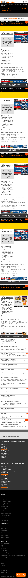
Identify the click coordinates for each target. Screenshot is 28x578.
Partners (3, 568)
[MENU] (26, 1)
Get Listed (3, 526)
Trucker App (4, 550)
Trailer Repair (4, 468)
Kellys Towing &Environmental (8, 359)
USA (6, 4)
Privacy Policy (4, 572)
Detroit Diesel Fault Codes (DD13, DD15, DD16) (13, 555)
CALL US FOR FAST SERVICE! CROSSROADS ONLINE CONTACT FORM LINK (7, 41)
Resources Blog (5, 552)
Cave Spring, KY (5, 453)
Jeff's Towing (4, 413)
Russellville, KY (5, 456)
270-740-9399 (7, 298)
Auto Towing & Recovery (7, 513)
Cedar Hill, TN (4, 457)
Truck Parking (4, 487)
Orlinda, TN (3, 446)
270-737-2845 (4, 409)
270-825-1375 (4, 365)
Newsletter (3, 548)
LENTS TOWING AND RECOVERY (9, 388)
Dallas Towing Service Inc (7, 420)
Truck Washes (4, 479)
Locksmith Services (5, 481)
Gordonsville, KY (5, 454)
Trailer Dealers (4, 475)
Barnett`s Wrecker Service (7, 369)
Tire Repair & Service (6, 469)
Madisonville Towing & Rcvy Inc (9, 364)
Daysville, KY (4, 449)
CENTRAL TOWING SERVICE (8, 286)
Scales (2, 476)
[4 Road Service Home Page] (8, 1)
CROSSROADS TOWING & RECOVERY (11, 22)
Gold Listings (4, 530)
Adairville (17, 4)
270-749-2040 (7, 166)
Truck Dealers (4, 474)
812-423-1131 (4, 421)
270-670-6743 (7, 100)
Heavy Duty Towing (5, 504)
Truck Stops (4, 478)
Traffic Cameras (5, 557)
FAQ (2, 546)
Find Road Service (5, 543)
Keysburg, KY (4, 447)
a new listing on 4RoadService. (10, 436)
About (2, 563)
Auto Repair (4, 484)
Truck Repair (4, 466)
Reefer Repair (4, 472)
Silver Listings (4, 533)
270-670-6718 (7, 34)
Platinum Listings (5, 528)
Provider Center (5, 537)
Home (2, 4)
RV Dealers (4, 482)
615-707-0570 (4, 340)
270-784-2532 (7, 231)
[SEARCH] (23, 1)
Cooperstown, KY (5, 450)
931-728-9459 (4, 396)
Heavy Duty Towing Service (8, 471)
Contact (3, 565)
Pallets (2, 485)
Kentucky (11, 4)
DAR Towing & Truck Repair (8, 395)
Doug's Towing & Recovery (7, 408)
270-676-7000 (4, 360)
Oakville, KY (4, 451)
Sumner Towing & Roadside (8, 339)
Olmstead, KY (4, 444)
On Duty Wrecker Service (7, 353)
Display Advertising (5, 535)
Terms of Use (4, 570)
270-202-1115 (4, 354)
